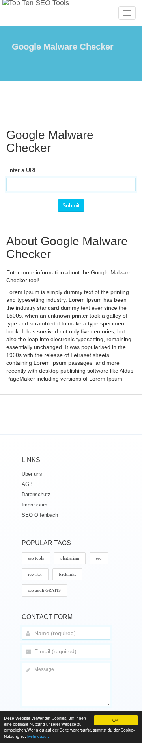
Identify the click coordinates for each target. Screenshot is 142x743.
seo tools (36, 558)
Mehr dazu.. (38, 736)
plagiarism (69, 558)
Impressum (34, 505)
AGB (27, 484)
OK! (116, 720)
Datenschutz (36, 494)
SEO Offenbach (40, 515)
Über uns (32, 474)
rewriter (35, 574)
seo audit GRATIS (44, 590)
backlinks (67, 574)
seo (99, 558)
